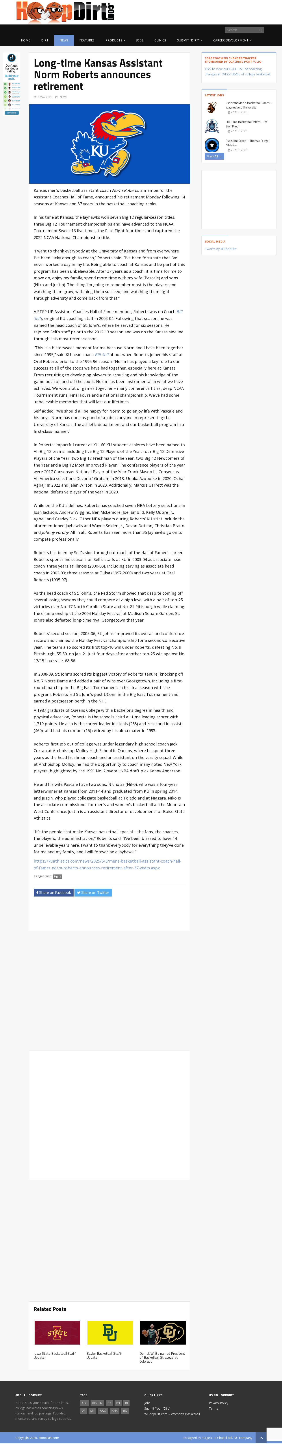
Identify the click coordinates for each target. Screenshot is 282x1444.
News (63, 40)
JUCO (103, 1410)
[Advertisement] (231, 11)
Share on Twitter (94, 892)
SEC (125, 1410)
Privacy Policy (218, 1403)
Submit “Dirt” (188, 40)
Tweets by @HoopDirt (221, 249)
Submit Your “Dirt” (157, 1408)
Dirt (44, 40)
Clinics (160, 40)
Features (87, 40)
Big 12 (57, 876)
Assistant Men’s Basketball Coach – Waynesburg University (249, 105)
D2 (109, 1403)
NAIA (114, 1410)
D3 (118, 1403)
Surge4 (207, 1438)
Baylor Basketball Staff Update (104, 1355)
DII (83, 1410)
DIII (92, 1410)
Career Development (231, 40)
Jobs (139, 40)
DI (126, 1403)
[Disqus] (110, 1114)
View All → (214, 156)
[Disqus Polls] (109, 991)
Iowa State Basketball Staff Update (55, 1355)
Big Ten (97, 1403)
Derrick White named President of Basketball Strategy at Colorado (162, 1357)
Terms (213, 1408)
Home (25, 40)
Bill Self (102, 354)
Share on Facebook (54, 892)
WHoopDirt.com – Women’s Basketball (172, 1414)
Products (114, 40)
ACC (84, 1403)
